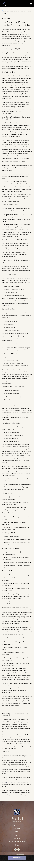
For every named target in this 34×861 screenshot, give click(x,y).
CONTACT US (17, 838)
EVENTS (17, 835)
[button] (15, 849)
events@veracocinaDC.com (11, 782)
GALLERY (17, 828)
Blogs (17, 845)
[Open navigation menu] (30, 4)
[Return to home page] (4, 4)
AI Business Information (17, 842)
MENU (17, 832)
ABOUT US (17, 825)
